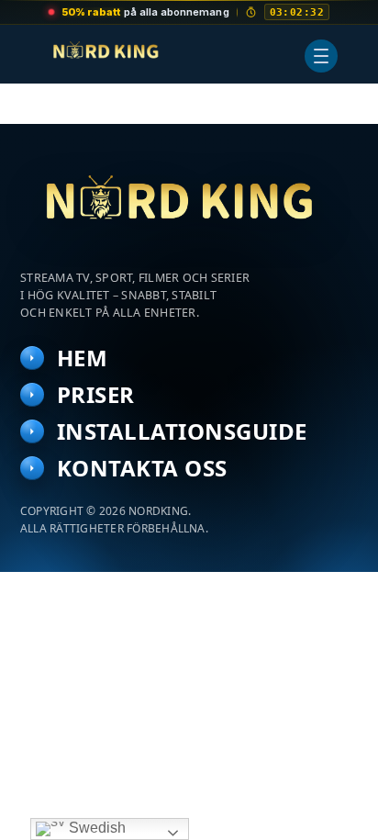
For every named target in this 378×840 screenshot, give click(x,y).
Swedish (95, 827)
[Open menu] (321, 56)
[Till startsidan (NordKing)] (189, 207)
